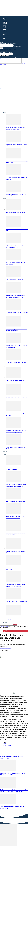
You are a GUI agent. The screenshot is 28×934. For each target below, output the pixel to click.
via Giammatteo (7, 745)
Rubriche (5, 451)
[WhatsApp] (19, 652)
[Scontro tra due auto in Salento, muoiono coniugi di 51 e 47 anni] (13, 259)
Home (4, 112)
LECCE (4, 743)
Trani (4, 38)
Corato (4, 27)
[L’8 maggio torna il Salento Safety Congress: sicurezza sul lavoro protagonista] (13, 427)
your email (15, 53)
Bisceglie (5, 23)
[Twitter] (14, 652)
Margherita (5, 31)
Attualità (5, 113)
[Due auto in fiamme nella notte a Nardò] (13, 276)
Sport (4, 454)
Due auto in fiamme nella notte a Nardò (15, 279)
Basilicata (5, 22)
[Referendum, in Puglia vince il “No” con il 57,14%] (13, 444)
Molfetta (5, 33)
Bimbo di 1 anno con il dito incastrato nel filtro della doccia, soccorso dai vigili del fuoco (14, 790)
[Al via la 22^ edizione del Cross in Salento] (13, 498)
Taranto (4, 37)
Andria (4, 18)
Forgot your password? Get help (8, 49)
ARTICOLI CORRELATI (6, 756)
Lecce (4, 30)
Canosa (4, 26)
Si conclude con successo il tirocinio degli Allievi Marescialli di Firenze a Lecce (12, 774)
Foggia (4, 29)
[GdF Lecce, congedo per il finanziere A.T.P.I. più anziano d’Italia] (13, 158)
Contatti (5, 622)
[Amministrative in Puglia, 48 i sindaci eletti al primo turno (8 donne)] (13, 394)
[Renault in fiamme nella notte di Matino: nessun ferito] (13, 226)
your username (16, 45)
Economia (5, 281)
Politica (5, 366)
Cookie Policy (8, 867)
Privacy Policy (2, 867)
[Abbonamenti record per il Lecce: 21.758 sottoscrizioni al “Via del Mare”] (13, 513)
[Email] (24, 652)
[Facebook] (8, 652)
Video (4, 537)
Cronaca (5, 198)
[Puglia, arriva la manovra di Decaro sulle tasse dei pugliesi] (13, 411)
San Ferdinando (6, 35)
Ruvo (4, 34)
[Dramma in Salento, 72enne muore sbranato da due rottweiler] (13, 598)
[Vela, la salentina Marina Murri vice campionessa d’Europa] (13, 465)
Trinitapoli (5, 39)
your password (17, 46)
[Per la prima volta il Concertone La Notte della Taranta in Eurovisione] (13, 174)
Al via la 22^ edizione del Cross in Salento (15, 501)
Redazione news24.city (5, 648)
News (4, 631)
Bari (4, 19)
